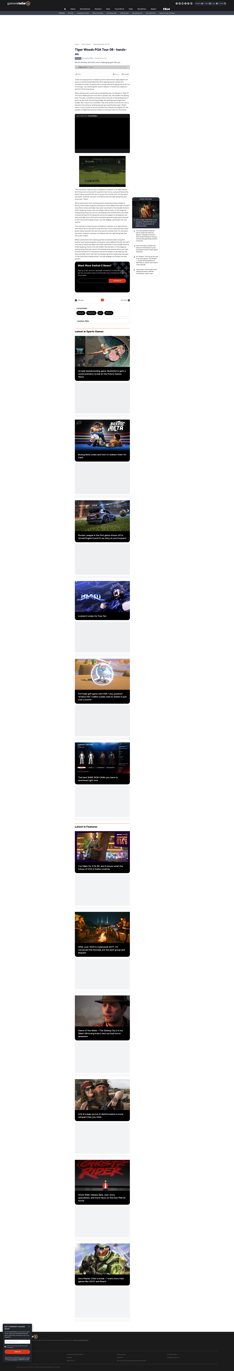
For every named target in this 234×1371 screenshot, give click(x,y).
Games (72, 9)
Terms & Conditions (13, 1359)
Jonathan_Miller (88, 58)
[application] (102, 133)
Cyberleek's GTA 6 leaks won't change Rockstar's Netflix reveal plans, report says (146, 271)
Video (131, 9)
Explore (153, 9)
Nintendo (81, 313)
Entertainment (85, 9)
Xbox (100, 313)
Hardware (98, 9)
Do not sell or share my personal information (131, 1360)
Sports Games (86, 44)
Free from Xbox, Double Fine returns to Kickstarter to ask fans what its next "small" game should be (147, 249)
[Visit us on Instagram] (188, 3)
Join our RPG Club (150, 13)
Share (79, 74)
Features (78, 58)
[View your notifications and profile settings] (217, 3)
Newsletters (141, 9)
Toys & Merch (119, 9)
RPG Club (70, 13)
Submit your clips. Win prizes (167, 13)
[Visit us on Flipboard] (180, 3)
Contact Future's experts (75, 1354)
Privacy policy (121, 1354)
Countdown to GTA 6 (83, 13)
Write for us (71, 1360)
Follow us (117, 74)
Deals (108, 9)
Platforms (109, 313)
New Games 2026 (111, 13)
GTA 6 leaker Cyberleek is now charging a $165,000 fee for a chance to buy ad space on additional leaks (146, 223)
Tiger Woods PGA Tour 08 (101, 44)
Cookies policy (172, 1354)
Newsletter (126, 74)
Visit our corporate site (80, 1340)
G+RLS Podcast (124, 13)
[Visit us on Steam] (191, 3)
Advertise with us (173, 1357)
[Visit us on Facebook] (185, 3)
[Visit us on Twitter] (177, 3)
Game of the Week (98, 13)
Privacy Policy (22, 1358)
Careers (69, 1357)
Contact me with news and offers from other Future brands (17, 1346)
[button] (223, 3)
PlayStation (91, 313)
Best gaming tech (137, 13)
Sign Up (17, 1352)
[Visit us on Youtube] (182, 3)
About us (120, 1357)
